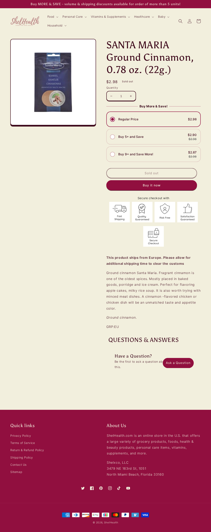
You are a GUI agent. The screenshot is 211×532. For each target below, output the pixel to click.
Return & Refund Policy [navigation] (27, 450)
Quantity (112, 87)
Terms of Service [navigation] (22, 443)
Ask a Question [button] (178, 363)
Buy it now (152, 185)
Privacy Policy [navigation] (20, 435)
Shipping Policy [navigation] (21, 457)
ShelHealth (111, 522)
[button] (52, 16)
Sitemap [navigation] (16, 472)
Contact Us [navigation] (18, 464)
